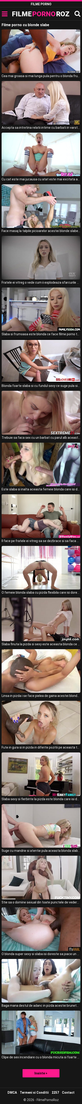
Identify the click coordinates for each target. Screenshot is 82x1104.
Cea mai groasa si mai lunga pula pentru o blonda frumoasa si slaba (41, 76)
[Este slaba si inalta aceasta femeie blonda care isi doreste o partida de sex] (41, 464)
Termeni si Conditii (34, 1092)
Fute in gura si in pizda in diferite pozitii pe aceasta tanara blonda (41, 747)
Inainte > (40, 1073)
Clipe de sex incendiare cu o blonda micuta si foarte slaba (41, 1057)
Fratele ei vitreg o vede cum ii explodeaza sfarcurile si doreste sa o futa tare (41, 282)
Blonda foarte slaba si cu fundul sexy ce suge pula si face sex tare (41, 386)
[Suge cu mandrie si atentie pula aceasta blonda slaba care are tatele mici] (41, 826)
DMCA (12, 1092)
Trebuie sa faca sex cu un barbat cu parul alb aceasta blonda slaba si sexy (41, 437)
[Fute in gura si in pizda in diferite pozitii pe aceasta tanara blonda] (41, 722)
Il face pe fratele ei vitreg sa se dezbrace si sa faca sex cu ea (41, 541)
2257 (55, 1092)
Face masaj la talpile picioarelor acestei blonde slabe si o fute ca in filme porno (41, 231)
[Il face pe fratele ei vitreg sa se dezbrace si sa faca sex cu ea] (41, 516)
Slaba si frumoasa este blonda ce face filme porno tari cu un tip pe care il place (41, 334)
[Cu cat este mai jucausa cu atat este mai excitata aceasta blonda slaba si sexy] (41, 154)
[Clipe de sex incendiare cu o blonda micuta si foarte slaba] (41, 1032)
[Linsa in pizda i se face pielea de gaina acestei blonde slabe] (41, 671)
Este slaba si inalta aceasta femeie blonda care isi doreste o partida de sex (41, 489)
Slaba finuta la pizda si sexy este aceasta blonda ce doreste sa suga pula (41, 644)
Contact (68, 1092)
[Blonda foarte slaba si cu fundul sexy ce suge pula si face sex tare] (41, 361)
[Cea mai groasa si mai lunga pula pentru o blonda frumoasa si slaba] (41, 51)
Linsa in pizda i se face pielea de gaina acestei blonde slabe (41, 696)
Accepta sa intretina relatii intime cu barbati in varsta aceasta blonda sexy (41, 127)
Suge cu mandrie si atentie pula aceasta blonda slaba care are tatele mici (41, 850)
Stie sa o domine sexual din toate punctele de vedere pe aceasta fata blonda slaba (41, 902)
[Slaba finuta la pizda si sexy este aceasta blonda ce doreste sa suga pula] (41, 619)
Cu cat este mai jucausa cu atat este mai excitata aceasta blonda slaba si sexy (41, 179)
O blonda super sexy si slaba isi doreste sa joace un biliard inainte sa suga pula (41, 954)
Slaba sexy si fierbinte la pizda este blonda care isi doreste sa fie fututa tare (41, 799)
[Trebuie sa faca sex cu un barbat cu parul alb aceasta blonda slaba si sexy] (41, 412)
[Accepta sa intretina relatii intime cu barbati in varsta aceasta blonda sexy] (41, 103)
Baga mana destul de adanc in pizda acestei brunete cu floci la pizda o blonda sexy (41, 1005)
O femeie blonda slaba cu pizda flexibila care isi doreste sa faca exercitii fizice (41, 592)
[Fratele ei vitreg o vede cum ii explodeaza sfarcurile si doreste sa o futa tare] (41, 257)
